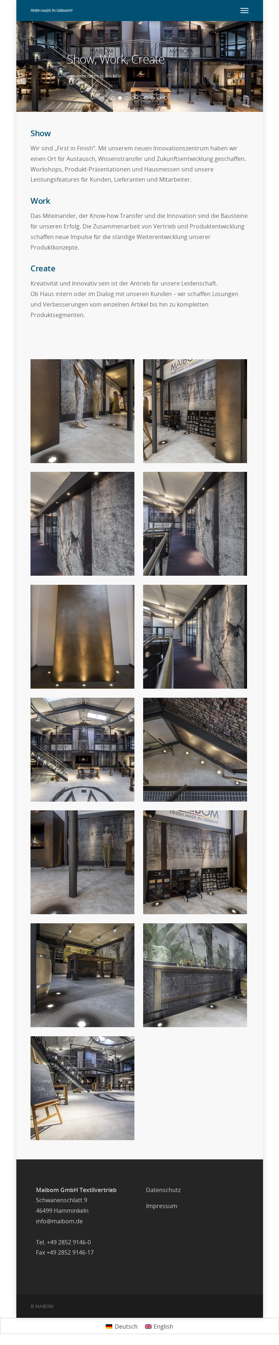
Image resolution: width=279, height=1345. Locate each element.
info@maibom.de (59, 1221)
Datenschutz (163, 1190)
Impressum (161, 1206)
